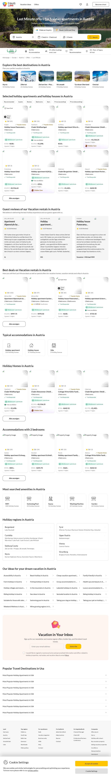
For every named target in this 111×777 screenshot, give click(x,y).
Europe (14, 57)
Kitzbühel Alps (89, 530)
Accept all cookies (91, 764)
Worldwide (24, 744)
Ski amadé (60, 84)
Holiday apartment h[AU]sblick (43, 171)
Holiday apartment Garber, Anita (46, 224)
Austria (21, 57)
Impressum (94, 754)
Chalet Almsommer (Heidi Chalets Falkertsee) (48, 392)
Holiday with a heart (97, 738)
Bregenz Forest (64, 555)
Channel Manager (79, 732)
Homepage (6, 57)
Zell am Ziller (9, 218)
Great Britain (7, 741)
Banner (58, 738)
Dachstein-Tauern (28, 557)
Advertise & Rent (61, 732)
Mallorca (23, 732)
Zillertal (24, 84)
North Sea (24, 735)
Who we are (94, 732)
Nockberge (33, 538)
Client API (76, 735)
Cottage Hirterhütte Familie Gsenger (72, 392)
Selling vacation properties (99, 744)
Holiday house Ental (12, 171)
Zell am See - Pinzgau (47, 84)
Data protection (96, 751)
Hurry (93, 735)
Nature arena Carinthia (21, 538)
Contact (40, 748)
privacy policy (33, 770)
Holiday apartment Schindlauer (43, 455)
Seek (39, 732)
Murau (19, 557)
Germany (6, 732)
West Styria (38, 557)
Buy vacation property (97, 741)
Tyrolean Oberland (82, 84)
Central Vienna (64, 546)
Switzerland (6, 738)
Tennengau (30, 548)
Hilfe (39, 741)
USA (4, 744)
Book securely (42, 738)
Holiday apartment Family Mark (70, 455)
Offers (28, 57)
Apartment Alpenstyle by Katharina (11, 224)
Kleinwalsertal (82, 555)
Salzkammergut (64, 538)
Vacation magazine (43, 735)
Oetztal (95, 84)
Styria (5, 84)
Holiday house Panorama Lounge (16, 127)
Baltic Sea (23, 738)
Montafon (73, 555)
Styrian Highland (10, 557)
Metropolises (25, 748)
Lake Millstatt (34, 540)
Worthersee (9, 538)
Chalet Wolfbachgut (39, 127)
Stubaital (97, 530)
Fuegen (79, 218)
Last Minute (36, 57)
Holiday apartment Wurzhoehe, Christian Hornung (77, 127)
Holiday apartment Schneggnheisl (17, 455)
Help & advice (60, 735)
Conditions (94, 748)
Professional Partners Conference (80, 739)
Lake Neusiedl (9, 530)
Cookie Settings (91, 771)
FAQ (39, 744)
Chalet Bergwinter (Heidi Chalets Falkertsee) (75, 171)
